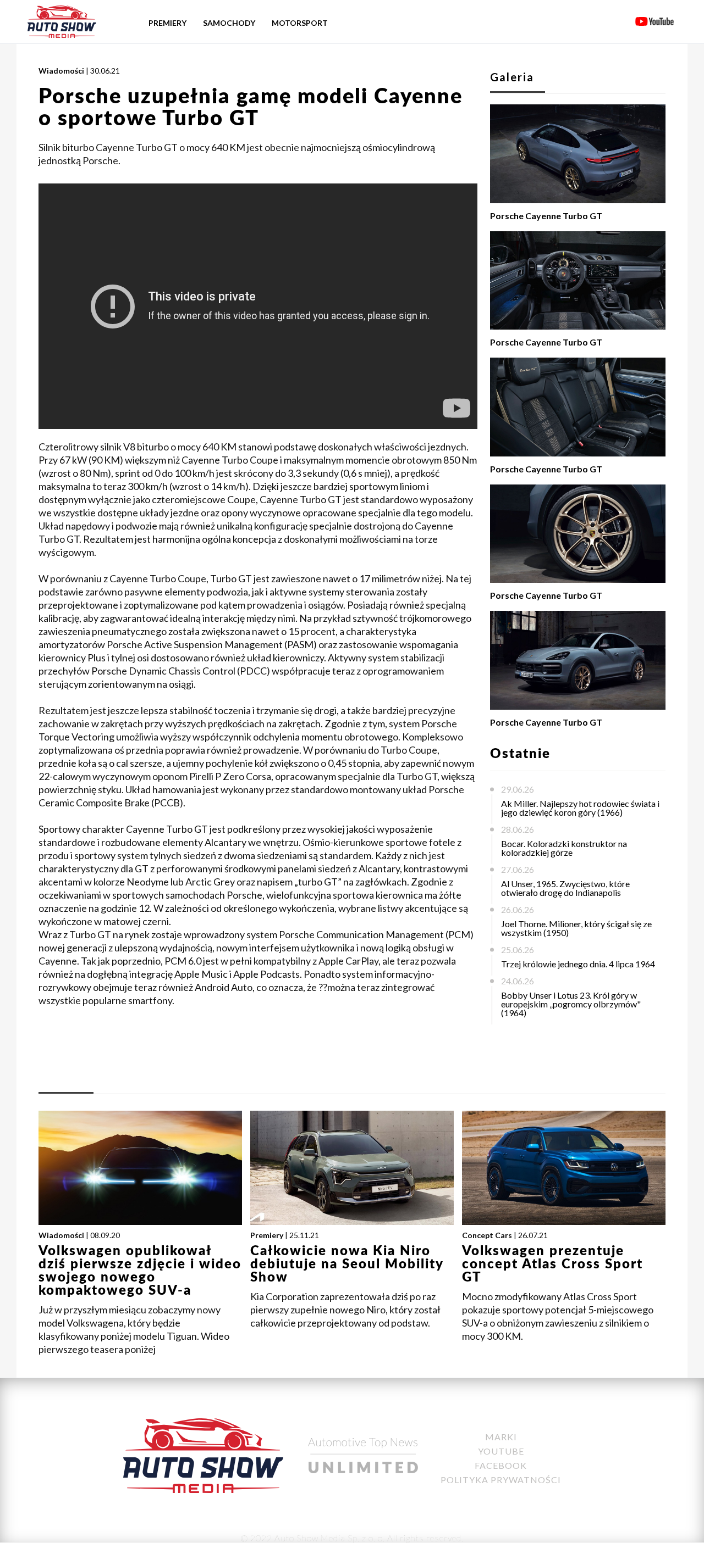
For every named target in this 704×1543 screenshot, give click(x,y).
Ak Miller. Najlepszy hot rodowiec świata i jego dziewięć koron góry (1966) (580, 807)
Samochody (229, 22)
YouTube (501, 1451)
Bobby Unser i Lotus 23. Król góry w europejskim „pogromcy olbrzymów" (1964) (571, 1004)
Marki (501, 1436)
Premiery (167, 22)
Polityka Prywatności (501, 1479)
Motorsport (300, 22)
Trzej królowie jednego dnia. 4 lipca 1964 (578, 964)
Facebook (501, 1465)
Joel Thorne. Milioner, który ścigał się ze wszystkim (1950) (576, 928)
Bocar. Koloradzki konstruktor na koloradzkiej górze (564, 847)
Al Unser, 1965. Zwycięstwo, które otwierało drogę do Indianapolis (565, 888)
